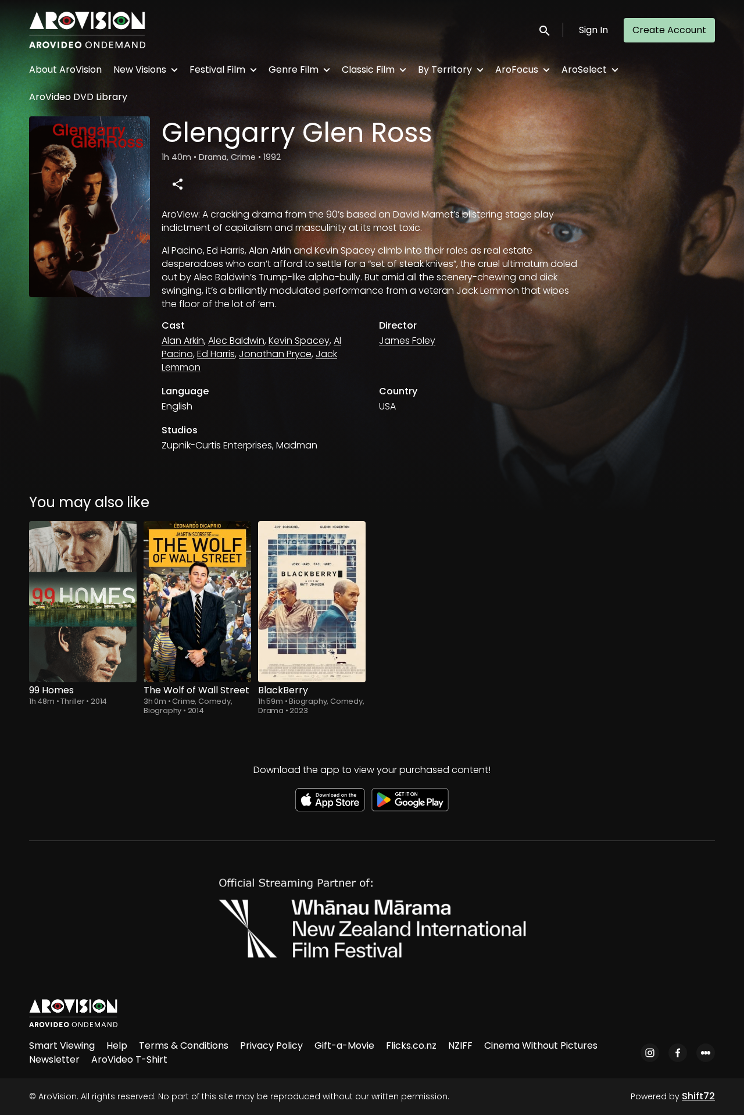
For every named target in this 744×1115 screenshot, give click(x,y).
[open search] (545, 29)
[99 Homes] (83, 601)
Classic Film (368, 69)
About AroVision (65, 69)
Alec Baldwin (236, 340)
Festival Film (217, 69)
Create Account (669, 30)
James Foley (407, 340)
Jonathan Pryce (275, 354)
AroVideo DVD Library (78, 97)
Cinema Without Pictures (541, 1045)
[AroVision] (73, 1013)
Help (116, 1045)
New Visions (139, 69)
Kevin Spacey (299, 340)
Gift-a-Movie (344, 1045)
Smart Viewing (62, 1045)
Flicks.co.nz (411, 1045)
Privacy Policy (271, 1045)
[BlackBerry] (312, 601)
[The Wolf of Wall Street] (197, 601)
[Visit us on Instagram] (650, 1052)
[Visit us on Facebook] (677, 1052)
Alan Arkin (183, 340)
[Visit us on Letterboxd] (705, 1052)
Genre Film (294, 69)
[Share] (177, 184)
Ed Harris (216, 354)
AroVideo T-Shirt (129, 1059)
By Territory (445, 69)
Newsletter (54, 1059)
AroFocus (516, 69)
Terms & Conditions (183, 1045)
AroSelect (584, 69)
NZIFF (460, 1045)
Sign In (593, 30)
